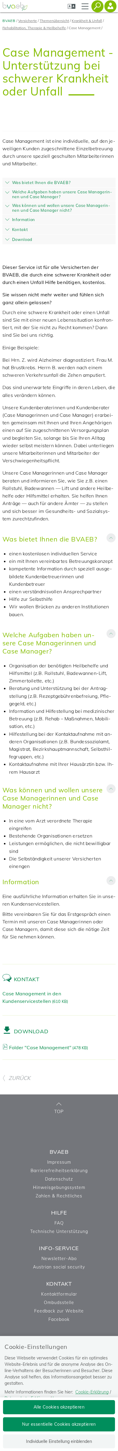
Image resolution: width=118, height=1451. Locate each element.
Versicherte (27, 20)
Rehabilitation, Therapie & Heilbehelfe (34, 28)
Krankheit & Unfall (87, 20)
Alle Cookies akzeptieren (59, 1407)
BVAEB (9, 20)
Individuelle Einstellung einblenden (59, 1441)
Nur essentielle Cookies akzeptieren (59, 1424)
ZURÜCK (19, 1078)
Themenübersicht (54, 20)
